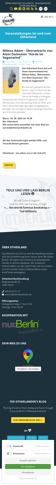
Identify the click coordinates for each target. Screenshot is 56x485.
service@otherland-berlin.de (18, 294)
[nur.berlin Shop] (23, 332)
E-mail (23, 218)
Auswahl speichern (28, 460)
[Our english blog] (23, 8)
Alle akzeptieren (28, 466)
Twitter (17, 218)
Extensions (18, 453)
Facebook (12, 218)
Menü (48, 17)
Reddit (28, 218)
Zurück (9, 165)
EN (40, 9)
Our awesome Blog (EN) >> (28, 420)
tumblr (38, 218)
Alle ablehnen (28, 472)
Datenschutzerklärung (28, 478)
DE (46, 9)
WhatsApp (33, 218)
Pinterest (44, 218)
